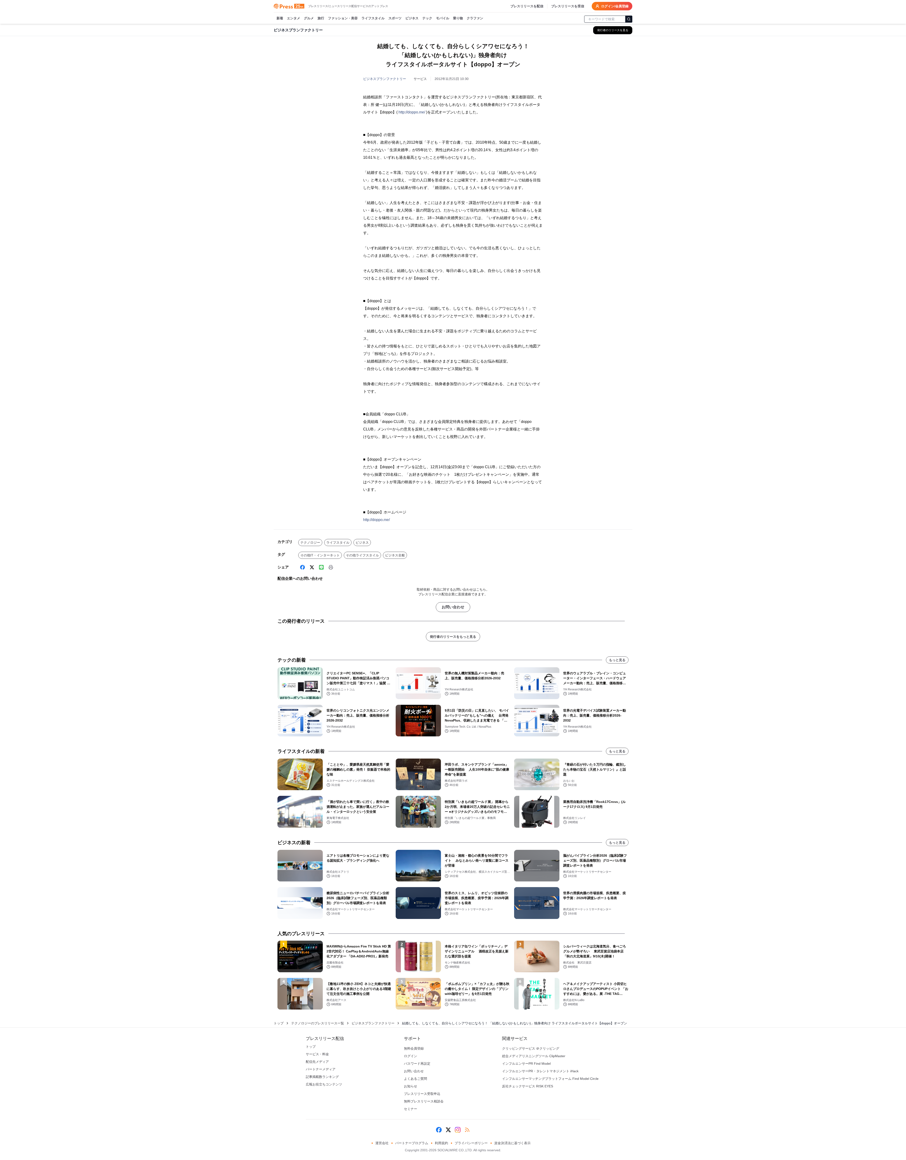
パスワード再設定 (417, 1063)
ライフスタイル (373, 18)
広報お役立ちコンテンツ (324, 1084)
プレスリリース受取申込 (422, 1094)
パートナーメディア (321, 1069)
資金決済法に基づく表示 (512, 1143)
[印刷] (330, 567)
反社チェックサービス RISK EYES (527, 1086)
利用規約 (441, 1143)
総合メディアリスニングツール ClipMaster (533, 1056)
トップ (279, 1023)
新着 (280, 18)
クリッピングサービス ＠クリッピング (530, 1048)
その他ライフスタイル (362, 555)
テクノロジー (310, 542)
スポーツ (395, 18)
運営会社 (382, 1143)
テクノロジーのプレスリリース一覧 (317, 1023)
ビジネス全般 (395, 555)
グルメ (309, 18)
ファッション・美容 (343, 18)
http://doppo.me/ (411, 112)
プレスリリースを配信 (526, 6)
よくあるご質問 (415, 1079)
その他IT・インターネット (320, 555)
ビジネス (412, 18)
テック (427, 18)
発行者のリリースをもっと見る (453, 636)
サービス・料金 (317, 1054)
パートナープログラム (411, 1143)
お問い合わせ (453, 607)
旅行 (321, 18)
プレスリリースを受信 (567, 6)
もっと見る (617, 660)
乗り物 (458, 18)
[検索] (628, 19)
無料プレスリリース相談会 (424, 1101)
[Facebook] (302, 567)
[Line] (321, 567)
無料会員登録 (414, 1048)
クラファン (475, 18)
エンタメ (293, 18)
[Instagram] (458, 1130)
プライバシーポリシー (471, 1143)
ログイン (410, 1056)
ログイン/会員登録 (615, 6)
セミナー (410, 1109)
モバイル (442, 18)
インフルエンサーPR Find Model (526, 1063)
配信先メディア (317, 1062)
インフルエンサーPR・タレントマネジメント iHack (540, 1071)
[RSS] (467, 1130)
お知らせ (410, 1086)
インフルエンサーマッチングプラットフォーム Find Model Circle (550, 1079)
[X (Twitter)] (312, 567)
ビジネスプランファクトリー (384, 79)
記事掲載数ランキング (322, 1077)
